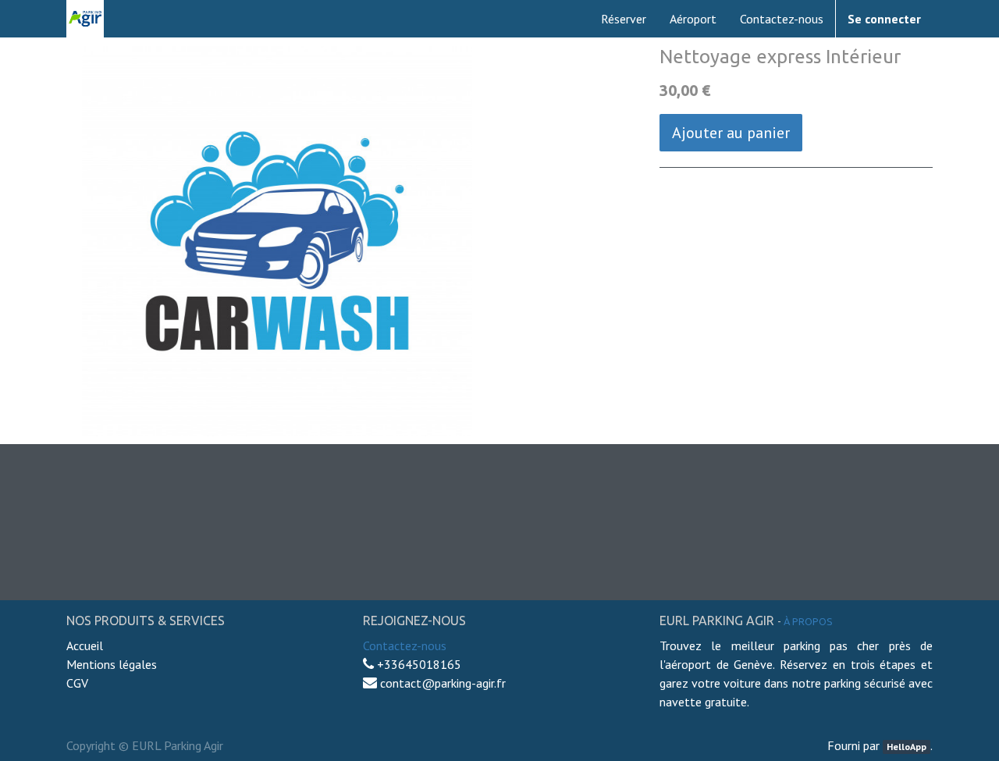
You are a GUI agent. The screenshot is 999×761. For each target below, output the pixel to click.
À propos (808, 621)
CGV (77, 683)
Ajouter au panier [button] (731, 133)
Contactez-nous (404, 645)
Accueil (86, 645)
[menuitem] (623, 18)
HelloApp (906, 746)
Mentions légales (111, 664)
